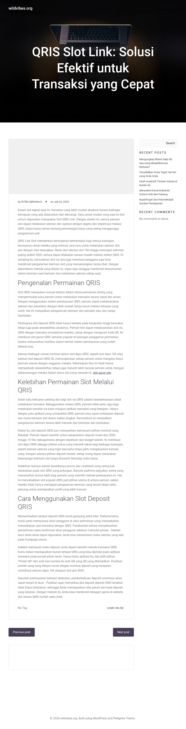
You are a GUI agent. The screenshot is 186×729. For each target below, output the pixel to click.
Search (170, 143)
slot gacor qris (102, 373)
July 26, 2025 (61, 201)
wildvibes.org (20, 8)
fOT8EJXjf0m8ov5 (31, 201)
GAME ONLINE (115, 608)
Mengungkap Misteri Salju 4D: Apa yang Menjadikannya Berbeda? (156, 163)
